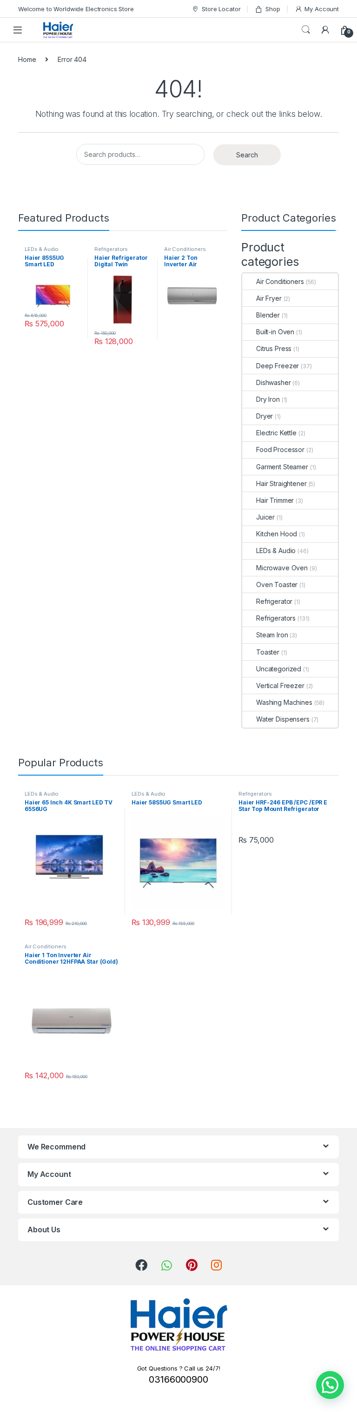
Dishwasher (273, 382)
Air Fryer (269, 298)
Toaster (267, 652)
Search (306, 30)
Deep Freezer (277, 366)
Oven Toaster (277, 584)
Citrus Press (273, 348)
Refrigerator (274, 601)
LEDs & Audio (42, 249)
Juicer (265, 517)
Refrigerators (111, 249)
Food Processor (280, 449)
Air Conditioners (185, 249)
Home (27, 59)
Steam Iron (272, 635)
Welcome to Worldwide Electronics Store (76, 9)
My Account (321, 9)
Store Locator (221, 9)
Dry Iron (268, 399)
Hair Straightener (281, 483)
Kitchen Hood (276, 534)
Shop (272, 9)
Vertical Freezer (280, 685)
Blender (268, 315)
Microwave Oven (282, 568)
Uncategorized (278, 669)
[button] (330, 1385)
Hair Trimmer (275, 500)
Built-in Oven (275, 332)
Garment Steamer (282, 467)
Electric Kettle (276, 433)
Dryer (264, 416)
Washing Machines (284, 702)
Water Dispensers (283, 719)
